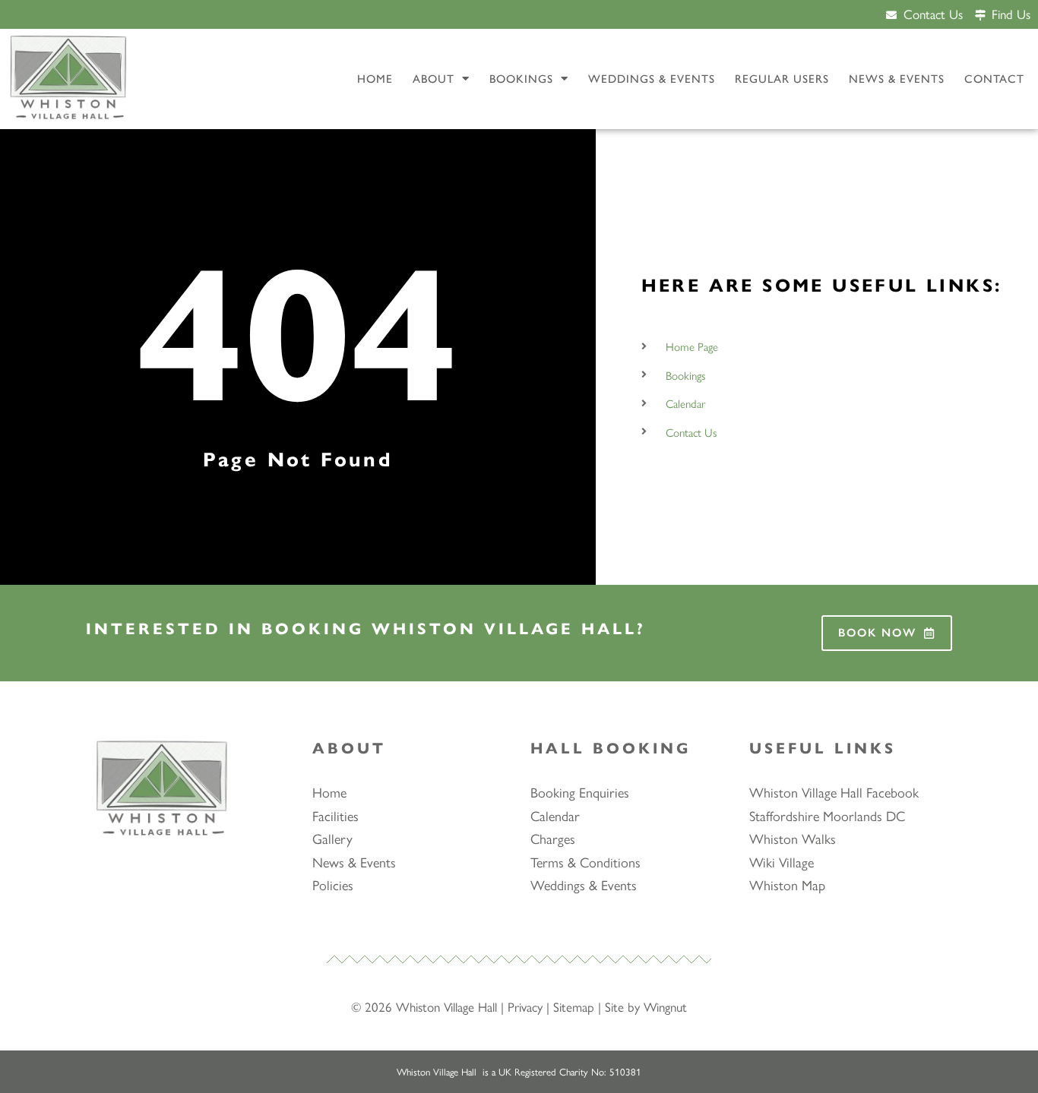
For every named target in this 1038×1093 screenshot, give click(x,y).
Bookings (521, 79)
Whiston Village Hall (446, 1006)
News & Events (897, 79)
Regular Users (782, 79)
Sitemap (573, 1006)
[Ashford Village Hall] (68, 79)
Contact (994, 79)
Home (375, 79)
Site (614, 1006)
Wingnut (665, 1006)
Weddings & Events (651, 79)
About (433, 79)
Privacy (525, 1006)
